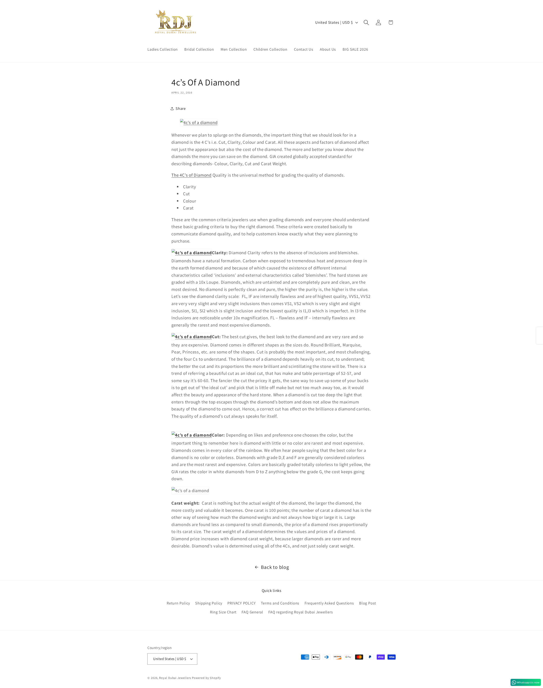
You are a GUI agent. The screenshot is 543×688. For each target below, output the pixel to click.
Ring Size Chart (223, 611)
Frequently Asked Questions (329, 603)
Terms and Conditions (280, 603)
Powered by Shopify (206, 678)
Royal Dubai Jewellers (175, 678)
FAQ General (252, 611)
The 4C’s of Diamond (191, 175)
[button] (366, 22)
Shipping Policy (208, 603)
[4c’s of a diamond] (199, 122)
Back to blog (275, 567)
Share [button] (181, 108)
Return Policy (178, 603)
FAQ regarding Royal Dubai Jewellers (300, 611)
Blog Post (367, 603)
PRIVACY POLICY (241, 603)
